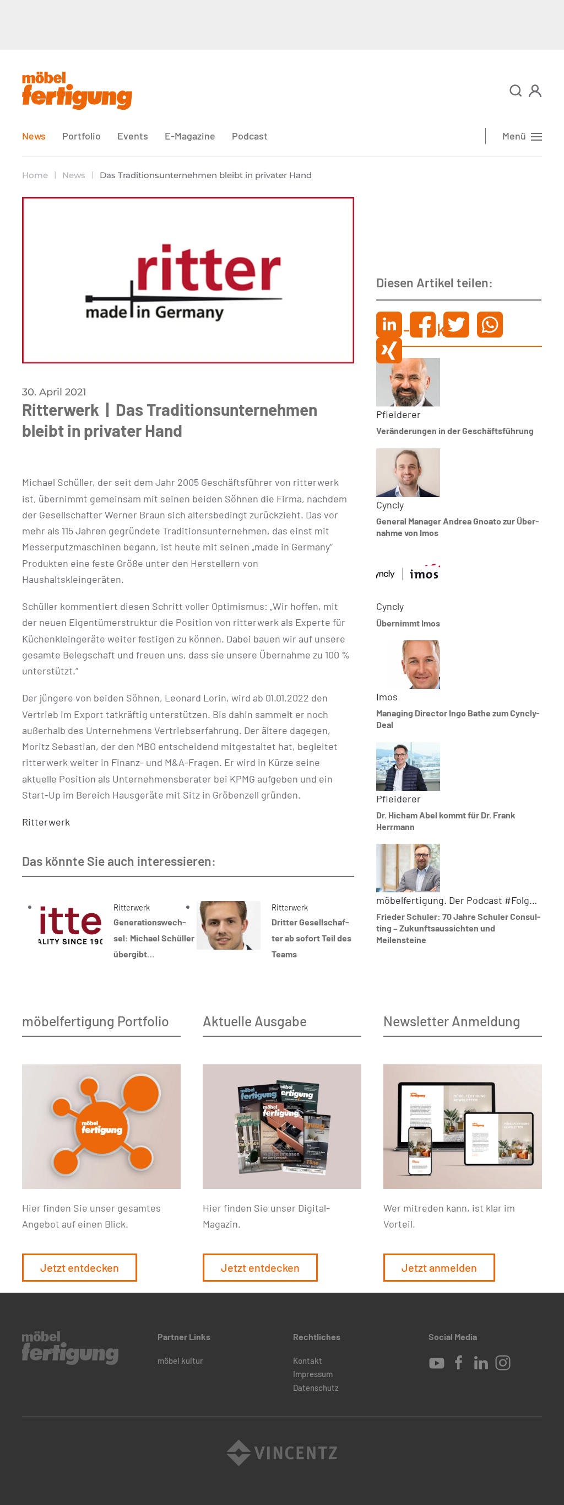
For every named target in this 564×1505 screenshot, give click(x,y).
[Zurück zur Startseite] (77, 91)
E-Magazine (190, 136)
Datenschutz (316, 1387)
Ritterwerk (46, 822)
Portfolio (81, 136)
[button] (516, 91)
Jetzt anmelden (439, 1267)
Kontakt (307, 1360)
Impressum (313, 1374)
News (34, 136)
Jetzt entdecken (79, 1267)
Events (132, 136)
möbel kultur (180, 1360)
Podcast (250, 136)
